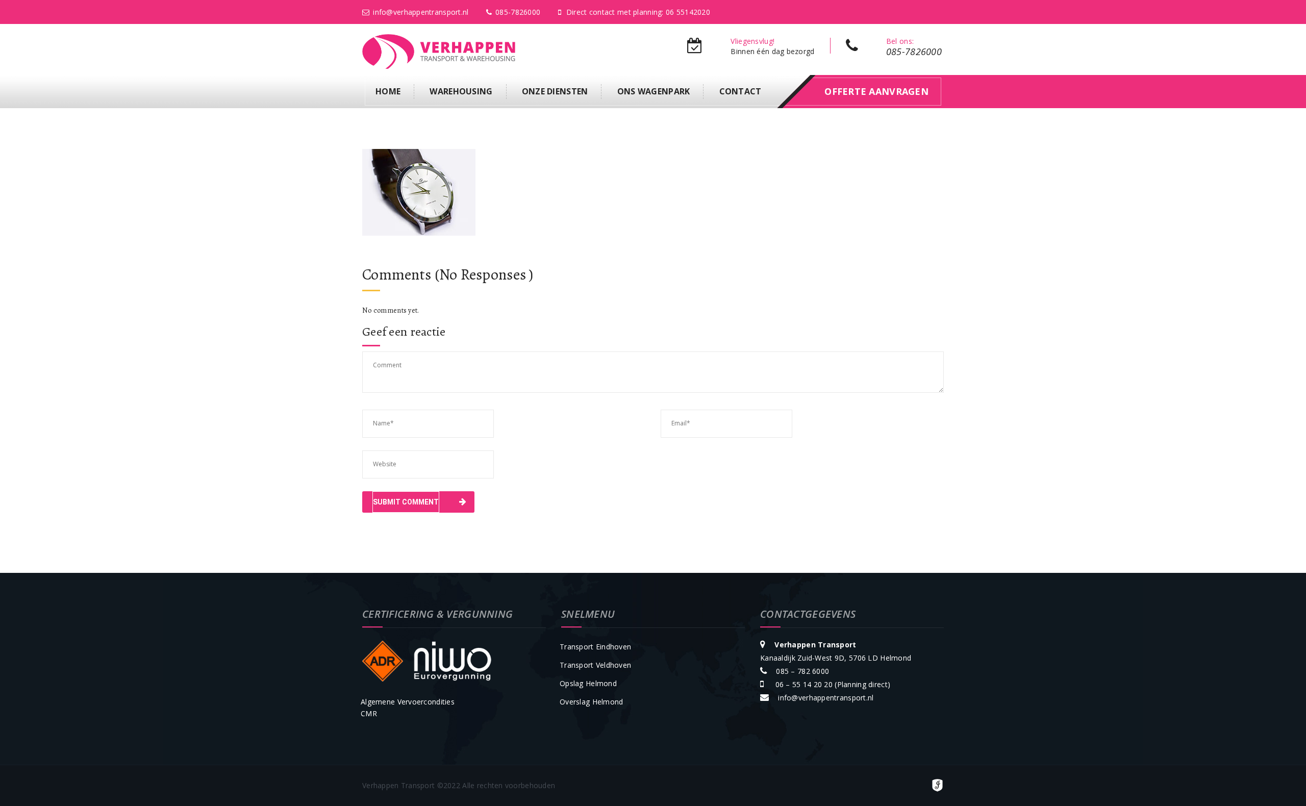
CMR (369, 713)
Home (387, 91)
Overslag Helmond (591, 702)
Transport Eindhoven (595, 646)
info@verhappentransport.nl (420, 12)
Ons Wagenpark (653, 91)
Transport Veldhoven (595, 665)
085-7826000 (517, 12)
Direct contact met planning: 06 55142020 (638, 12)
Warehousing (461, 91)
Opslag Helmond (588, 683)
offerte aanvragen (876, 91)
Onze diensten (555, 91)
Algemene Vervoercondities (408, 702)
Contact (740, 91)
